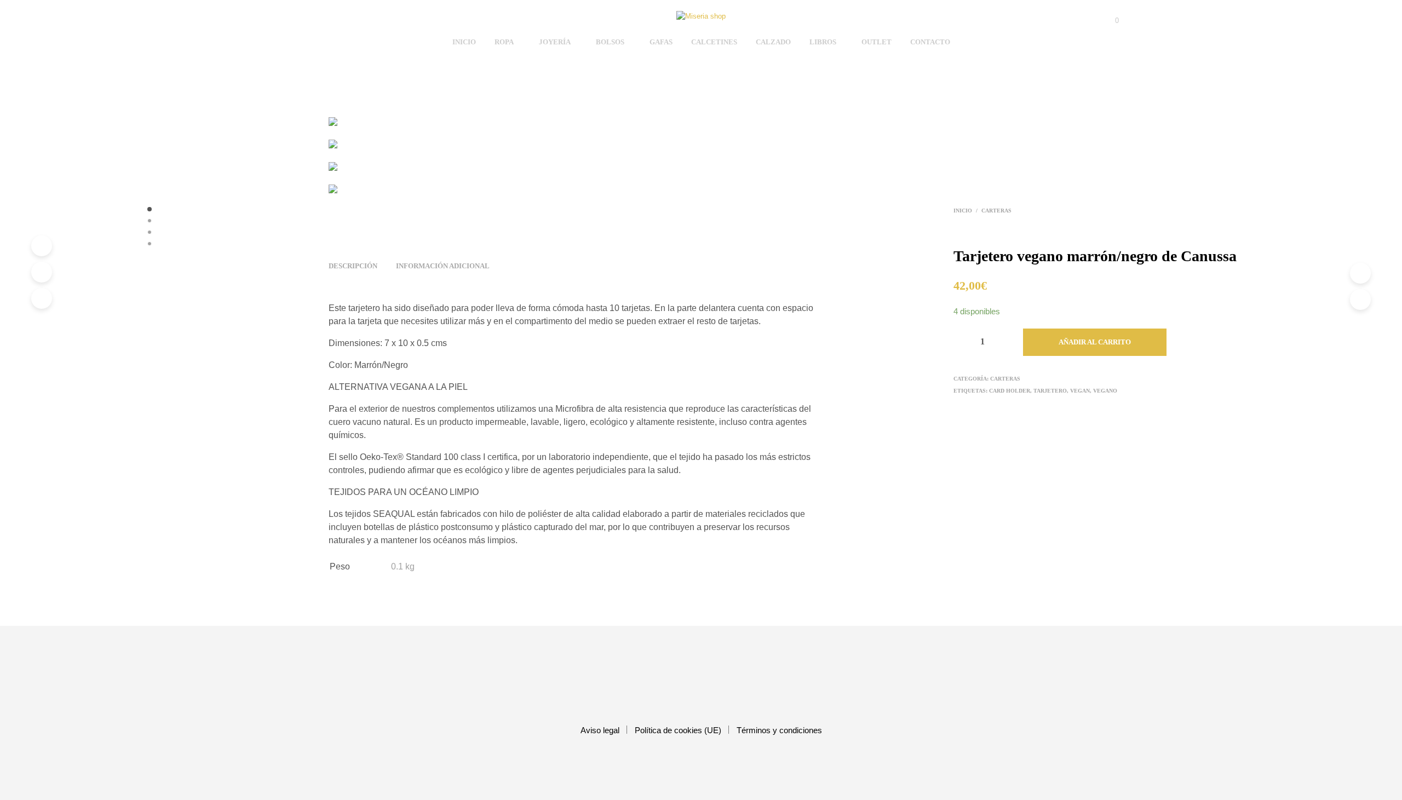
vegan (1080, 391)
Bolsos (610, 42)
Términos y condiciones (779, 730)
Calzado (773, 42)
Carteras (996, 211)
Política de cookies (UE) (678, 730)
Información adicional (443, 266)
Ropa (504, 42)
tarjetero (1050, 391)
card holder (1009, 391)
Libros (822, 42)
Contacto (930, 42)
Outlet (876, 42)
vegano (1105, 391)
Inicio (464, 42)
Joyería (555, 42)
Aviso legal (600, 730)
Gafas (661, 42)
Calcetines (714, 42)
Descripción (353, 266)
